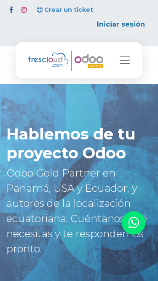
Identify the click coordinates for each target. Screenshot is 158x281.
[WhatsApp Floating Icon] (133, 223)
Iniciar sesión (121, 24)
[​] (11, 10)
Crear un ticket (68, 9)
